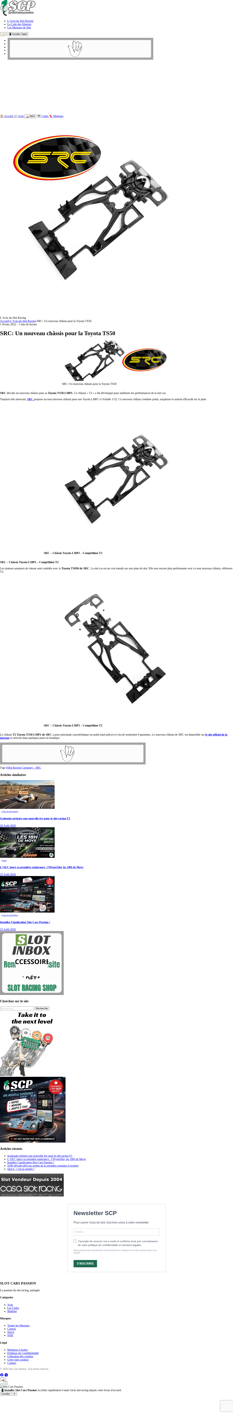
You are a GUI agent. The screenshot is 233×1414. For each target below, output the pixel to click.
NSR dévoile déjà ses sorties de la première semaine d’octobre (42, 1165)
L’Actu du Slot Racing (20, 20)
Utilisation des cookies (20, 1356)
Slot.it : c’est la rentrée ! (20, 1169)
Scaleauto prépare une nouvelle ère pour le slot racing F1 (39, 1155)
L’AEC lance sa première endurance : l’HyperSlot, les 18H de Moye (46, 1159)
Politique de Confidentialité (23, 1353)
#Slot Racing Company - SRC (23, 767)
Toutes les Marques (18, 1325)
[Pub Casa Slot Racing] (32, 1195)
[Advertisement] (116, 87)
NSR (10, 1335)
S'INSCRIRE (85, 1263)
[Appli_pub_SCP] (33, 1141)
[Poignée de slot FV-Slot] (33, 1075)
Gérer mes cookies (18, 1359)
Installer (5, 1393)
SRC (30, 399)
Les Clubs (13, 1308)
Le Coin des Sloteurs (19, 24)
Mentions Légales (17, 1349)
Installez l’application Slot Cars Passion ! (30, 1162)
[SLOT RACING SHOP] (80, 58)
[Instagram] (6, 1375)
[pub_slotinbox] (32, 994)
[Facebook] (2, 1375)
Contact (11, 1362)
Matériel (12, 1311)
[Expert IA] (1, 1384)
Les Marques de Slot (19, 27)
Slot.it (10, 1332)
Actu (10, 1304)
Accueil (4, 321)
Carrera (11, 1328)
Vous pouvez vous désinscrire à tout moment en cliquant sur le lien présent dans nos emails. (115, 1251)
